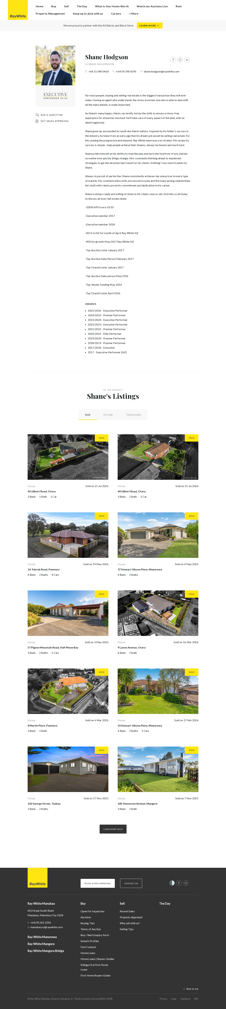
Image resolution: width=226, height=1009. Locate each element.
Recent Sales (127, 911)
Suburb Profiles (90, 941)
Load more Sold (113, 829)
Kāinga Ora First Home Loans (94, 967)
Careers (116, 13)
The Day (82, 6)
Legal (174, 998)
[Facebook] (173, 60)
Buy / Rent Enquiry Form (95, 935)
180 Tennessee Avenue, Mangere (138, 803)
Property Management (50, 13)
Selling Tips (127, 929)
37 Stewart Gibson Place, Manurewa (140, 569)
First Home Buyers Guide (95, 975)
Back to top (192, 989)
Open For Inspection (93, 911)
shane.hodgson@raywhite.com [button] (162, 71)
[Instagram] (180, 60)
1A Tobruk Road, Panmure (44, 569)
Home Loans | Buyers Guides (97, 958)
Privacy (163, 998)
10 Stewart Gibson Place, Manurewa (140, 725)
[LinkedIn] (187, 60)
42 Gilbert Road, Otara (42, 491)
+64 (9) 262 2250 (40, 922)
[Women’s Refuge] (172, 884)
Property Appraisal (131, 917)
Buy (83, 903)
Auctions (86, 917)
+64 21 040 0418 (99, 71)
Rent (179, 6)
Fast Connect (88, 946)
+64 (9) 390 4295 (126, 71)
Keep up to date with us (88, 13)
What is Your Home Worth (112, 6)
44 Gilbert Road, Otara (132, 491)
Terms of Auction (91, 929)
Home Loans (88, 952)
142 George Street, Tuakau (44, 803)
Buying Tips (88, 923)
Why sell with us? (130, 923)
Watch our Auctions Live (152, 6)
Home (39, 6)
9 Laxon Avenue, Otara (132, 647)
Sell (122, 903)
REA (196, 998)
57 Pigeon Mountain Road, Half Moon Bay (53, 647)
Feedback (185, 998)
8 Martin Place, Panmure (42, 725)
